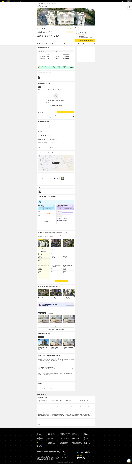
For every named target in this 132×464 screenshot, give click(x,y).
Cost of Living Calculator (75, 435)
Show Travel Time (56, 182)
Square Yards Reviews (40, 438)
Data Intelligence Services (64, 442)
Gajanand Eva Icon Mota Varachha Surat (86, 415)
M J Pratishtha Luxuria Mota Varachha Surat (72, 415)
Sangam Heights (65, 220)
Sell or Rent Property (121, 1)
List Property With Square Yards (65, 433)
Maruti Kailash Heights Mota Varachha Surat (58, 415)
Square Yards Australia (51, 434)
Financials (38, 435)
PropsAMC (50, 442)
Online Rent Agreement (75, 438)
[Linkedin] (80, 458)
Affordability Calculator (75, 437)
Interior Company (50, 438)
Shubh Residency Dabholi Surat (42, 399)
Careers (38, 433)
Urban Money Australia (51, 437)
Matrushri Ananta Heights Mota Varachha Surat (44, 415)
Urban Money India (51, 435)
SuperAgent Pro (62, 444)
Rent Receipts (74, 439)
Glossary (85, 433)
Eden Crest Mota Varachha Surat (70, 423)
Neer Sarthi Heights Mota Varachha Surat (57, 414)
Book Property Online (51, 443)
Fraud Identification (39, 446)
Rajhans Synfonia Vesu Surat (70, 406)
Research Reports (86, 435)
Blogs (20, 1)
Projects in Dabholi (48, 3)
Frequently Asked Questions (41, 437)
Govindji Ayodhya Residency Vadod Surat (43, 414)
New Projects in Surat (42, 3)
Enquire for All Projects (49, 280)
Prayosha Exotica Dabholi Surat (70, 399)
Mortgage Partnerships (63, 443)
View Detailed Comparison (61, 280)
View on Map (56, 162)
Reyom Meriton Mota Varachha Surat (57, 423)
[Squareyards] (3, 1)
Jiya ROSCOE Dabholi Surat (84, 399)
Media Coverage (39, 434)
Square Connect (62, 434)
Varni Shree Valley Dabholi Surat (84, 400)
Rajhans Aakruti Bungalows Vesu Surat (85, 406)
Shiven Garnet (65, 218)
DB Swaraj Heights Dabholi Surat (42, 400)
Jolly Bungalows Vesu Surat (41, 406)
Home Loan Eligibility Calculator (76, 442)
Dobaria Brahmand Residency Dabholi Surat (58, 399)
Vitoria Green (64, 216)
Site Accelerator (62, 437)
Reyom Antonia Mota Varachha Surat (43, 423)
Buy (11, 1)
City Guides (85, 437)
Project (17, 1)
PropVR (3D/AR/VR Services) (64, 438)
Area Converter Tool (75, 444)
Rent (14, 1)
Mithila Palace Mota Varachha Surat (85, 414)
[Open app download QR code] (130, 7)
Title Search (73, 433)
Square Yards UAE (51, 433)
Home (37, 3)
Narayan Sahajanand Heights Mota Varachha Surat (72, 414)
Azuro (49, 439)
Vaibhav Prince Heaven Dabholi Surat (57, 400)
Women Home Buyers (87, 443)
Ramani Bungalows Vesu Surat (56, 406)
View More (39, 401)
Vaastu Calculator (74, 434)
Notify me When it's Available (57, 105)
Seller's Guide (86, 439)
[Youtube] (82, 458)
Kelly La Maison (53, 248)
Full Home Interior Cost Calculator (77, 443)
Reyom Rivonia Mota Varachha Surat (85, 423)
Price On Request (41, 326)
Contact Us (38, 439)
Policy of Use (39, 445)
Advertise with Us (62, 439)
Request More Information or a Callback (86, 40)
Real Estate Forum (86, 434)
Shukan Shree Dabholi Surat (70, 400)
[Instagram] (84, 458)
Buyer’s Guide (86, 438)
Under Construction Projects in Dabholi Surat (56, 329)
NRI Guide (85, 442)
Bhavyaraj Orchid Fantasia (67, 248)
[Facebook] (78, 458)
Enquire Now (44, 251)
